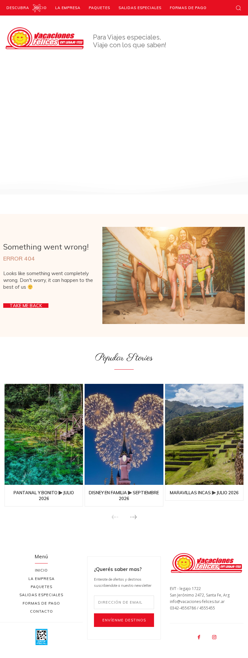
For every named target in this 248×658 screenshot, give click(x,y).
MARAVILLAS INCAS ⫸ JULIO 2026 (204, 492)
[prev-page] (115, 517)
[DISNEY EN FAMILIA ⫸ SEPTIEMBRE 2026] (124, 435)
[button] (238, 8)
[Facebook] (199, 637)
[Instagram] (214, 637)
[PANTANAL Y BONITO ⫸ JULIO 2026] (44, 435)
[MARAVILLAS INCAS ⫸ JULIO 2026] (204, 435)
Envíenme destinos (124, 620)
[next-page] (133, 517)
